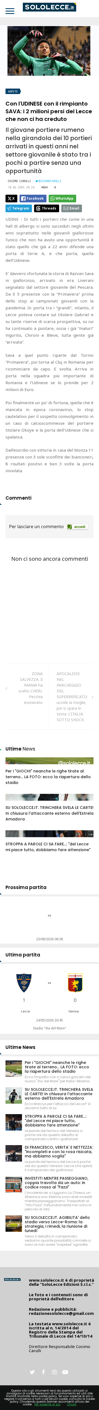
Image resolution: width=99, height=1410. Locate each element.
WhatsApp (64, 198)
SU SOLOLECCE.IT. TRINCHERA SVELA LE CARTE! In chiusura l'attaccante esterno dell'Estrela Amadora (50, 813)
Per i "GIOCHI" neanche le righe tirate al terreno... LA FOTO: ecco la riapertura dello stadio (48, 776)
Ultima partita (23, 955)
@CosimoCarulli (50, 181)
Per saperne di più (47, 1404)
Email (74, 208)
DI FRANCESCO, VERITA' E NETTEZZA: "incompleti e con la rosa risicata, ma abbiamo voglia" (59, 1152)
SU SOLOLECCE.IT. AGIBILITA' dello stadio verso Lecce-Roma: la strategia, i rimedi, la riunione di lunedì (57, 1224)
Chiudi (71, 1404)
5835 (16, 802)
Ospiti (13, 91)
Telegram (20, 208)
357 (15, 839)
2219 (16, 766)
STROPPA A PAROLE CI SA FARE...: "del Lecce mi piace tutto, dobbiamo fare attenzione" (48, 847)
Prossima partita (26, 887)
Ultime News (20, 1047)
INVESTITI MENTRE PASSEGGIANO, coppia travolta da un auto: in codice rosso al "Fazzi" (56, 1183)
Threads (49, 208)
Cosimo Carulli (19, 181)
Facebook (35, 198)
